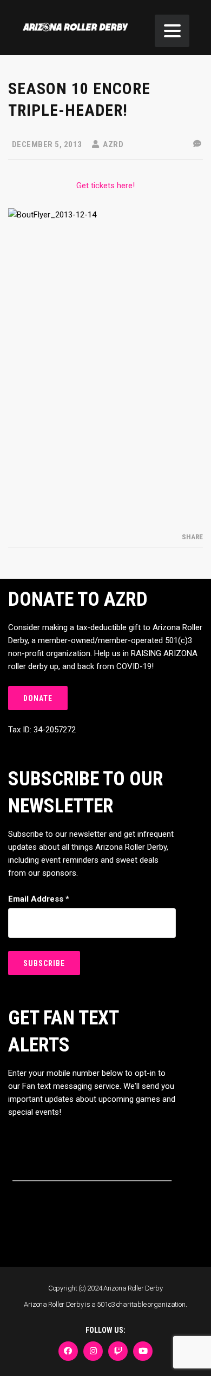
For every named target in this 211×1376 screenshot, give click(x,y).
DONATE (37, 698)
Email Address (38, 899)
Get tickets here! (105, 185)
